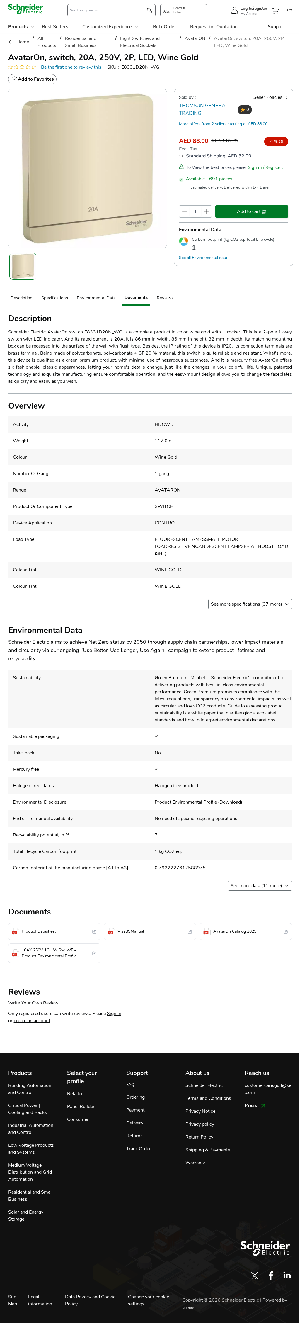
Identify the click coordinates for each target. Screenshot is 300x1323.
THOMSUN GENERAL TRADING (203, 109)
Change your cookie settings (148, 1300)
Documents (136, 297)
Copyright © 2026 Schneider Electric (221, 1300)
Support (276, 26)
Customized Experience (107, 26)
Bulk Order (164, 26)
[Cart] (275, 10)
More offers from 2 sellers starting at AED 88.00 (223, 124)
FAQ (130, 1084)
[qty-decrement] (184, 211)
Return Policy (199, 1137)
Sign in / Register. (265, 167)
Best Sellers (55, 26)
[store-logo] (25, 9)
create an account (32, 1020)
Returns (134, 1136)
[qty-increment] (206, 211)
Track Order (138, 1149)
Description (22, 298)
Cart (288, 10)
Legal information (40, 1300)
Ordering (135, 1097)
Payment (135, 1110)
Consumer (78, 1119)
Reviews (165, 298)
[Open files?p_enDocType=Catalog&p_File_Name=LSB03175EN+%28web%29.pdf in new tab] (285, 931)
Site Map (12, 1300)
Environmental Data (96, 298)
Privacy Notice (200, 1111)
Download (230, 802)
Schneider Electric (204, 1085)
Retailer (75, 1093)
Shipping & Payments (207, 1150)
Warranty (195, 1163)
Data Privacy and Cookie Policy (90, 1300)
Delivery (134, 1123)
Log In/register (254, 8)
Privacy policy (199, 1124)
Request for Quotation (214, 26)
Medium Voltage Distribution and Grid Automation (30, 1172)
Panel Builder (81, 1106)
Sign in (114, 1013)
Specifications (54, 298)
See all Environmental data (203, 257)
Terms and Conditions (208, 1098)
